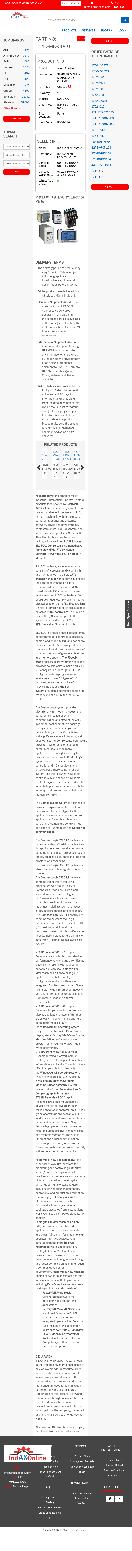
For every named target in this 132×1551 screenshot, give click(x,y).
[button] (42, 466)
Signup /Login (114, 1460)
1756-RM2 (98, 136)
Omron (7, 90)
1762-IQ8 (97, 89)
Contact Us (114, 1475)
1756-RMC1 (98, 130)
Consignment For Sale (82, 1461)
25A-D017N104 (101, 142)
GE (5, 73)
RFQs (82, 1472)
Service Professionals (82, 1466)
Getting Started (49, 1497)
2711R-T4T (98, 177)
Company (50, 1456)
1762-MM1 (98, 83)
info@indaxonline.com (97, 7)
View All (16, 118)
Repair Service (50, 1466)
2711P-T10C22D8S (103, 118)
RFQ (50, 1518)
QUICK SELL (110, 41)
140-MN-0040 (77, 455)
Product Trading (49, 1461)
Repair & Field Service (50, 1507)
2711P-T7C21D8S (102, 112)
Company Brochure (82, 1493)
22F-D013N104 (101, 159)
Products (69, 30)
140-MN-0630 (66, 455)
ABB (5, 49)
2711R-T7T (98, 171)
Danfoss (8, 67)
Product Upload (114, 1465)
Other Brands (11, 108)
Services (88, 30)
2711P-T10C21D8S (103, 124)
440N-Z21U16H (101, 165)
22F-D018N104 (101, 153)
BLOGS (106, 30)
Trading (50, 1502)
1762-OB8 (97, 95)
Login (122, 30)
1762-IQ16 (97, 106)
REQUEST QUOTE (82, 38)
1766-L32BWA (100, 71)
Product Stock (82, 1456)
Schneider (9, 96)
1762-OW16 (98, 77)
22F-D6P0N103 (101, 147)
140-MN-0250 (55, 455)
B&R (6, 61)
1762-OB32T (99, 101)
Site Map (82, 1503)
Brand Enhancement (50, 1512)
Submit (16, 171)
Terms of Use (82, 1498)
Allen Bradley (11, 55)
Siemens (8, 102)
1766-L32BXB (99, 65)
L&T (5, 79)
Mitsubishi (9, 85)
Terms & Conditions (114, 1470)
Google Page (20, 1486)
